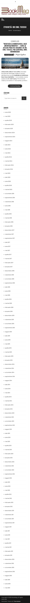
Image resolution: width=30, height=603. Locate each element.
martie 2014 (8, 401)
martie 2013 (8, 449)
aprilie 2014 (8, 397)
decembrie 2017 (9, 230)
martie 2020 (8, 189)
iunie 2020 (8, 181)
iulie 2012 (7, 482)
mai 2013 (7, 441)
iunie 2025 (8, 112)
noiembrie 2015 (9, 319)
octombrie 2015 (9, 323)
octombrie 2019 (9, 193)
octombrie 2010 (9, 567)
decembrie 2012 (9, 462)
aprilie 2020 (8, 185)
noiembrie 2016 (9, 275)
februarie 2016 (9, 307)
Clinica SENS (4, 72)
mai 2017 (7, 250)
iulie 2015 (7, 336)
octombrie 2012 (9, 470)
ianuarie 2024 (9, 169)
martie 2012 (8, 498)
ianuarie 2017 (9, 267)
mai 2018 (7, 210)
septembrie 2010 (10, 571)
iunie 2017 (8, 246)
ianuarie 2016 (9, 311)
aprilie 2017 (8, 254)
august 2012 (8, 478)
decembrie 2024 (10, 132)
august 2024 (8, 141)
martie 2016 (8, 303)
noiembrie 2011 (9, 515)
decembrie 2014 (9, 364)
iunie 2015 (8, 340)
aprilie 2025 (8, 120)
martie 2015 (8, 352)
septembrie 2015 (10, 328)
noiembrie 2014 (9, 368)
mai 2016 (7, 295)
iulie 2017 (7, 242)
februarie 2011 (9, 551)
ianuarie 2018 (9, 226)
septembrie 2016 (10, 283)
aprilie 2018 (8, 214)
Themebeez (17, 601)
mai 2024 (7, 153)
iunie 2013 (7, 437)
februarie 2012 (9, 502)
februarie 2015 (9, 356)
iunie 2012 (7, 486)
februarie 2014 (9, 405)
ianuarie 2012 (8, 506)
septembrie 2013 (10, 425)
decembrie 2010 (9, 559)
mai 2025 (7, 116)
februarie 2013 (9, 454)
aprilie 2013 (8, 445)
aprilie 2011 (8, 543)
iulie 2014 (7, 384)
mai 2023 (7, 173)
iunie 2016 (8, 291)
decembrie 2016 (9, 271)
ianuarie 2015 (9, 360)
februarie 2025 (9, 124)
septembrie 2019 (10, 197)
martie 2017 (8, 258)
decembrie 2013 (9, 413)
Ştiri (18, 41)
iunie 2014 (8, 389)
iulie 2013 (7, 433)
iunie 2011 (7, 535)
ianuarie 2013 (8, 458)
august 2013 (8, 429)
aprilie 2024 (8, 157)
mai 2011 (7, 539)
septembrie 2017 (10, 238)
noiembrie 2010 (9, 563)
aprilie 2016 (8, 299)
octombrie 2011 (9, 519)
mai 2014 (7, 393)
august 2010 (8, 575)
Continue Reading (15, 86)
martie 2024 (8, 161)
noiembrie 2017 (9, 234)
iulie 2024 (7, 145)
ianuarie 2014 (9, 409)
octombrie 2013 (9, 421)
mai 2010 (7, 588)
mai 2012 (7, 490)
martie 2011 (8, 547)
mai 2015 (7, 344)
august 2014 (8, 380)
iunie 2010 (8, 584)
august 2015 (8, 332)
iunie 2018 (8, 206)
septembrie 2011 (9, 523)
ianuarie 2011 (8, 555)
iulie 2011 (7, 531)
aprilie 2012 (8, 494)
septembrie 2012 (10, 474)
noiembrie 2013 (9, 417)
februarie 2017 (9, 263)
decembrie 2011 (9, 510)
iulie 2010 (7, 580)
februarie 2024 (9, 165)
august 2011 (8, 527)
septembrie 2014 (10, 376)
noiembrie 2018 (9, 202)
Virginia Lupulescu (21, 54)
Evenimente (14, 41)
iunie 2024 (8, 149)
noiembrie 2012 (9, 466)
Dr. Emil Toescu (12, 79)
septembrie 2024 (10, 137)
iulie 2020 (7, 177)
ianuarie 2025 (9, 128)
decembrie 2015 (9, 315)
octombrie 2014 (9, 372)
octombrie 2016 (9, 279)
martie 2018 (8, 218)
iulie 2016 (7, 287)
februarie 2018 (9, 222)
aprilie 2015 (8, 348)
